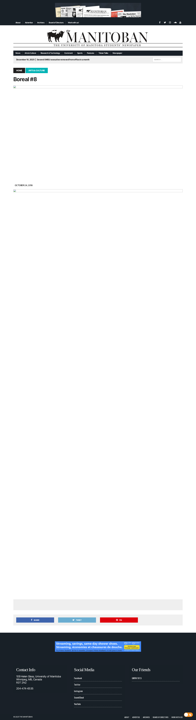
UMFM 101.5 (137, 678)
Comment (68, 53)
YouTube (77, 703)
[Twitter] (165, 22)
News (17, 53)
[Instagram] (170, 22)
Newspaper (117, 53)
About (18, 22)
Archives (40, 22)
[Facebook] (159, 22)
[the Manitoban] (98, 38)
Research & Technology (50, 53)
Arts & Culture (30, 53)
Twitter (77, 684)
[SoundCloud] (175, 22)
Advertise (29, 22)
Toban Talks (103, 53)
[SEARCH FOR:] (167, 59)
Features (90, 53)
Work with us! (73, 22)
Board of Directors (56, 22)
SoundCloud (79, 697)
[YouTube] (180, 22)
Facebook (78, 678)
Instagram (78, 691)
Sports (80, 53)
